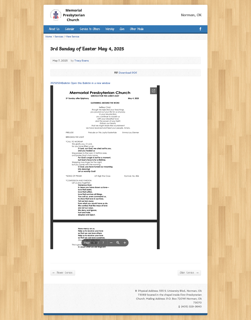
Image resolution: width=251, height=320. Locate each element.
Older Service (189, 272)
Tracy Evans (81, 60)
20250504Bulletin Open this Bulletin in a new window (80, 83)
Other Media (136, 29)
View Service (72, 36)
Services (59, 36)
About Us (54, 29)
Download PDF (116, 73)
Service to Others (90, 29)
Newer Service (63, 272)
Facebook (200, 29)
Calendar (69, 29)
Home (49, 36)
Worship (110, 29)
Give (122, 29)
